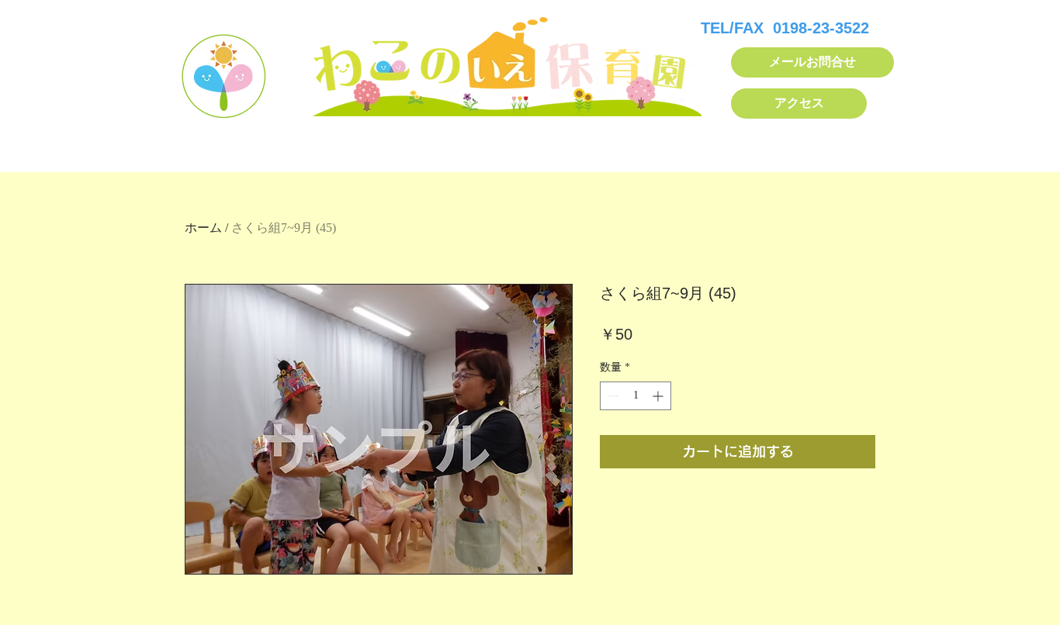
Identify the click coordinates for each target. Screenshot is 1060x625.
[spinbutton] (636, 395)
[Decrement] (612, 395)
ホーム (203, 227)
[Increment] (659, 395)
